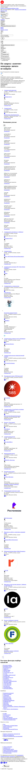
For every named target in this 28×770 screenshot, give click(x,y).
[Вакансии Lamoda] (15, 600)
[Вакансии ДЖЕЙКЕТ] (15, 335)
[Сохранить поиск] (2, 42)
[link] (3, 24)
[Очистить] (2, 38)
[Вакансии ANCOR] (15, 563)
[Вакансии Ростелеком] (15, 507)
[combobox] (7, 35)
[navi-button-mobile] (2, 31)
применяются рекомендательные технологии (12, 756)
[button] (2, 27)
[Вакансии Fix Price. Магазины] (15, 634)
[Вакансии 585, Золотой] (15, 389)
